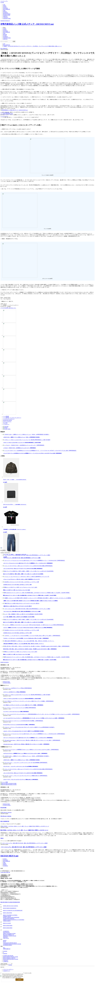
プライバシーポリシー (8, 969)
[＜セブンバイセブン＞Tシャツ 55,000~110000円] (47, 172)
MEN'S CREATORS (7, 912)
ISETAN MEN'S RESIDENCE (9, 908)
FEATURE (5, 8)
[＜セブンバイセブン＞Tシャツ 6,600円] (9, 387)
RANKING (5, 12)
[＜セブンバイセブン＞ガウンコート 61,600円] (19, 277)
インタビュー (6, 424)
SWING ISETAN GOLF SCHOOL (10, 905)
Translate (10, 964)
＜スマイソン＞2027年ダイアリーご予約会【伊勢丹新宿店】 (14, 691)
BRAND (5, 34)
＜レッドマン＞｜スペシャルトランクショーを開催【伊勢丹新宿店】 (16, 711)
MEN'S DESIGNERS (7, 925)
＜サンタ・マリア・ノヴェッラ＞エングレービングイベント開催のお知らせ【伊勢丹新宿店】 (20, 779)
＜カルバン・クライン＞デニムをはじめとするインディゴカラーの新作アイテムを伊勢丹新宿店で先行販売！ (23, 731)
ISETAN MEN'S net (9, 856)
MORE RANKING (5, 662)
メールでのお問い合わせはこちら (8, 307)
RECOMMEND (6, 9)
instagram (5, 953)
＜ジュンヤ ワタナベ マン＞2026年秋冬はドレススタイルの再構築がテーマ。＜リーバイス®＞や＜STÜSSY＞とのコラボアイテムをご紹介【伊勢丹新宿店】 (32, 453)
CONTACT (5, 17)
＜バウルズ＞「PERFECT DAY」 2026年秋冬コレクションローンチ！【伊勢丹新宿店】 (19, 447)
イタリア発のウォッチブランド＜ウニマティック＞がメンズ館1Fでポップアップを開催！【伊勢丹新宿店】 (23, 705)
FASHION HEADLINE (8, 955)
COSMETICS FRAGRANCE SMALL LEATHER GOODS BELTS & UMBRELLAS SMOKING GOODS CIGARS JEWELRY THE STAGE (9, 935)
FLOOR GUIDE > (7, 682)
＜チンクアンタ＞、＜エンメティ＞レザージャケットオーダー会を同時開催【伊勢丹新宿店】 (20, 766)
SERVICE (5, 16)
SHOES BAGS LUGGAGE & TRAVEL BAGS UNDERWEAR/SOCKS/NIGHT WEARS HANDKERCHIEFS (12, 943)
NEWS (4, 5)
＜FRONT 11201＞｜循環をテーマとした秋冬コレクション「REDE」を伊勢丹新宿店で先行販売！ (21, 437)
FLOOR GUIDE (6, 15)
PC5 (4, 947)
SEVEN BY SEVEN (7, 420)
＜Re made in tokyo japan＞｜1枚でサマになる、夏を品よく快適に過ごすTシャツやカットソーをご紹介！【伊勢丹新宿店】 (26, 744)
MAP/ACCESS (6, 681)
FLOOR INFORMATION (14, 902)
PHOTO (5, 11)
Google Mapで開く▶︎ (5, 872)
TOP (4, 4)
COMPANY (5, 961)
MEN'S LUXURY (7, 923)
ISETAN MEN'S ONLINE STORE (10, 956)
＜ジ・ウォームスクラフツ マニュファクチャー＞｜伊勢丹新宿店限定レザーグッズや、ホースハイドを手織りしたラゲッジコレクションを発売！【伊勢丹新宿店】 (34, 718)
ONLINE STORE (7, 18)
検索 (14, 41)
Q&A (4, 10)
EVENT (5, 6)
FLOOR (5, 35)
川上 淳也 (5, 422)
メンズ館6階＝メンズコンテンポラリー (12, 417)
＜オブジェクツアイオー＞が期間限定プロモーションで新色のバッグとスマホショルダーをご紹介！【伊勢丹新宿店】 (25, 753)
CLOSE (2, 2)
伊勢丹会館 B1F (6, 948)
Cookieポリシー (6, 970)
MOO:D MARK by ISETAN (9, 958)
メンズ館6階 (6, 416)
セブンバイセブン (7, 421)
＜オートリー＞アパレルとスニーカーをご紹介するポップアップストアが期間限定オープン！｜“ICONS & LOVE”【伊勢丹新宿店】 (28, 737)
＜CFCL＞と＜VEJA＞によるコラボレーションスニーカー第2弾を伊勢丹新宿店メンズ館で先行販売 (22, 442)
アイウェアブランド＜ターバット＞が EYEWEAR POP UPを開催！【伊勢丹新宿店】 (19, 724)
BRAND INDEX (6, 13)
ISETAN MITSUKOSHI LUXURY (10, 959)
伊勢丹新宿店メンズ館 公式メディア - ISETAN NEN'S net (27, 24)
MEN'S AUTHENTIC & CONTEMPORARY (12, 910)
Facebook (5, 951)
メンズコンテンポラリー (8, 419)
